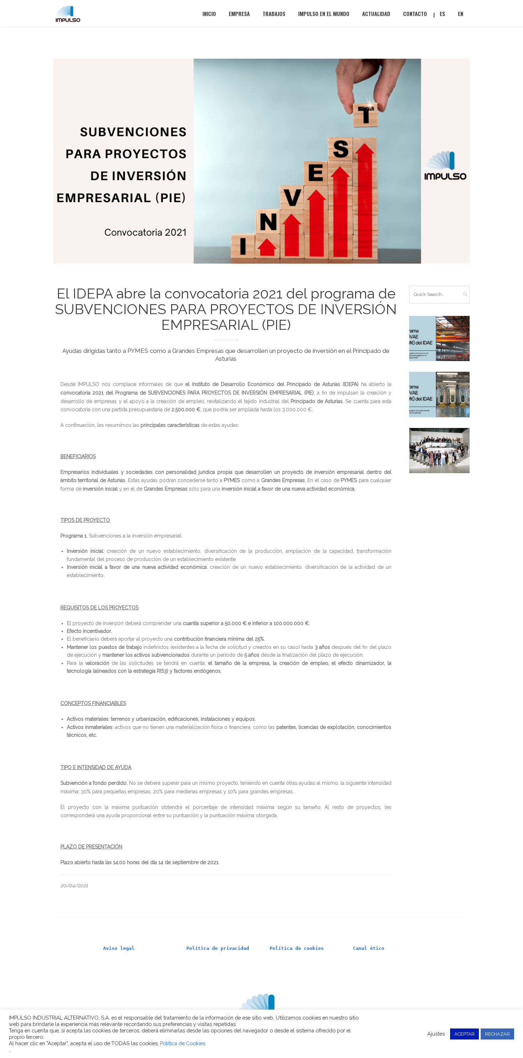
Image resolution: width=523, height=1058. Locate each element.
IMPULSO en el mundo (323, 13)
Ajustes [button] (436, 1034)
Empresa (239, 13)
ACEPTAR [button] (464, 1034)
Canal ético (368, 948)
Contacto (415, 13)
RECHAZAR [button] (497, 1034)
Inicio (209, 13)
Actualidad (376, 13)
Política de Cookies (182, 1043)
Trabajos (274, 13)
